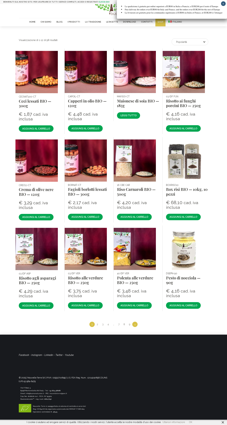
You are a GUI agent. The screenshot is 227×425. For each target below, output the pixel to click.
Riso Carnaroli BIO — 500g (136, 191)
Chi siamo (46, 22)
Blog (59, 22)
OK (190, 422)
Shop (160, 22)
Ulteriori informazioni (174, 422)
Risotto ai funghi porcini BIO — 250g (183, 103)
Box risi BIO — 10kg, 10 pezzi (187, 191)
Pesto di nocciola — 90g (183, 280)
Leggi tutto (128, 115)
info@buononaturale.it (35, 393)
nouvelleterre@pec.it (58, 393)
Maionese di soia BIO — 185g (138, 103)
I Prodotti (74, 22)
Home (32, 22)
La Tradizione (93, 22)
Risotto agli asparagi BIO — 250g (37, 280)
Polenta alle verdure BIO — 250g (135, 280)
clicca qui (104, 2)
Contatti (146, 22)
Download (129, 22)
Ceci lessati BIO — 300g (35, 103)
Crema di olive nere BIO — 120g (36, 192)
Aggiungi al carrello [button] (36, 128)
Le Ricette (112, 22)
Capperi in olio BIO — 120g (87, 103)
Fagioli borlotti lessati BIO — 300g (87, 191)
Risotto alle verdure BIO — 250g (85, 280)
